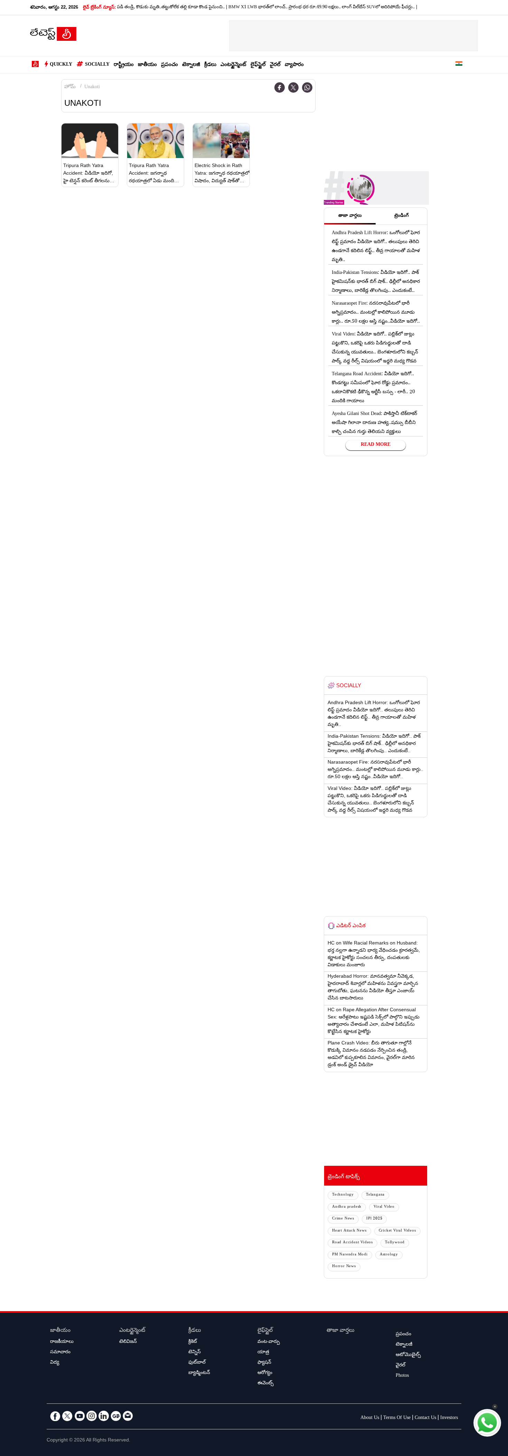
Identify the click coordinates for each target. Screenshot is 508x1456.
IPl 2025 (374, 1219)
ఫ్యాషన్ (264, 1363)
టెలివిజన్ (128, 1342)
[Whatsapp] (307, 87)
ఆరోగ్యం (264, 1373)
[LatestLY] (53, 36)
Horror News (344, 1267)
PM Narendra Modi (350, 1255)
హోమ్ (70, 87)
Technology (343, 1195)
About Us (369, 1418)
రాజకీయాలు (62, 1342)
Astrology (389, 1255)
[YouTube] (79, 1416)
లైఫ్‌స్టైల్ (258, 65)
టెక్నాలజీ (191, 65)
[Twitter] (293, 87)
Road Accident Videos (352, 1243)
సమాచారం (60, 1352)
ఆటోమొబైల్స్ (408, 1355)
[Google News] (116, 1416)
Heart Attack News (349, 1231)
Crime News (343, 1219)
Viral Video (384, 1207)
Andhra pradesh (346, 1207)
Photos (402, 1376)
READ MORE (376, 445)
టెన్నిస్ (194, 1352)
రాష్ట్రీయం (124, 65)
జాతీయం (147, 65)
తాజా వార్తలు (341, 1331)
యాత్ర (263, 1352)
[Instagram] (91, 1416)
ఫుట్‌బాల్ (197, 1363)
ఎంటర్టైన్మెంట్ (233, 65)
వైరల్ (275, 65)
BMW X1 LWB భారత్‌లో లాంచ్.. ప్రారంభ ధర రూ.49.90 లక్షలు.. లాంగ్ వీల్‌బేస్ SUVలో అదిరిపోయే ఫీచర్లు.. (301, 7)
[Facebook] (279, 87)
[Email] (128, 1416)
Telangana (375, 1195)
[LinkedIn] (103, 1416)
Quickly (61, 65)
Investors (449, 1418)
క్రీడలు (210, 65)
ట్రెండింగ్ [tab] (401, 216)
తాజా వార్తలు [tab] (350, 216)
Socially (97, 65)
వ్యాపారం (294, 65)
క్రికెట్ (192, 1342)
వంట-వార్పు (268, 1342)
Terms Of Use (397, 1418)
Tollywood (395, 1243)
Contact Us (425, 1418)
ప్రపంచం (169, 65)
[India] (459, 64)
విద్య (54, 1363)
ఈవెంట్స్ (265, 1384)
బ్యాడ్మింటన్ (199, 1373)
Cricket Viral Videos (397, 1231)
